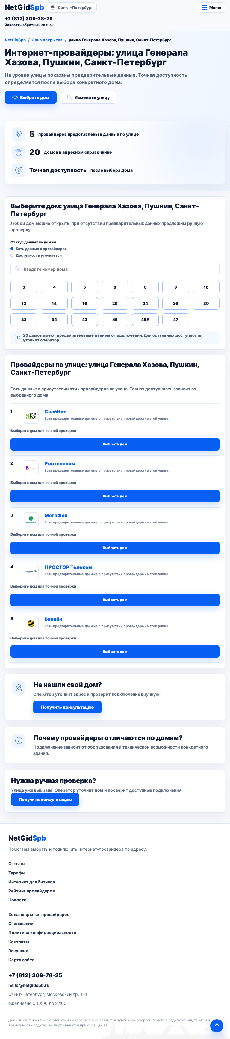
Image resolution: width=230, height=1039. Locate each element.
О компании (21, 923)
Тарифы (16, 872)
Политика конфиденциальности (42, 932)
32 (23, 319)
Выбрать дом (34, 97)
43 (84, 319)
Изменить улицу (92, 97)
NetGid (24, 7)
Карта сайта (21, 959)
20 (114, 303)
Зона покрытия (47, 39)
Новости (17, 899)
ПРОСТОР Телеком (68, 567)
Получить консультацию (67, 707)
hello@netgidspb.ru (28, 985)
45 (115, 319)
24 (145, 303)
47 (175, 319)
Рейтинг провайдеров (31, 890)
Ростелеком (60, 463)
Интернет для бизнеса (31, 881)
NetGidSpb (15, 39)
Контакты (18, 941)
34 (54, 319)
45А (145, 319)
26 (175, 303)
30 (206, 303)
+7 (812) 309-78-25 (35, 975)
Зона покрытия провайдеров (38, 914)
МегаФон (56, 515)
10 (206, 287)
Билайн (53, 619)
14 (54, 303)
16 (84, 303)
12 (24, 303)
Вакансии (18, 950)
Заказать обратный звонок (29, 24)
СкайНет (55, 412)
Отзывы (16, 863)
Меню (215, 7)
